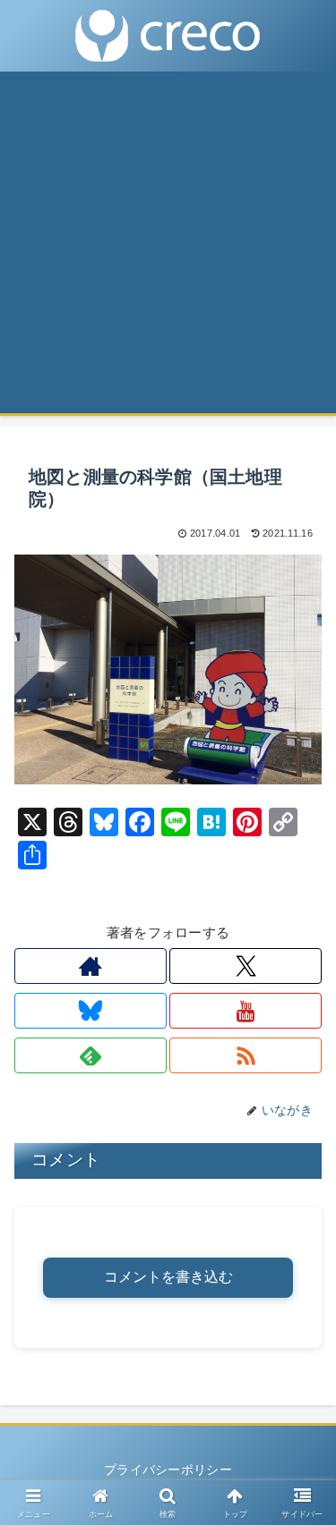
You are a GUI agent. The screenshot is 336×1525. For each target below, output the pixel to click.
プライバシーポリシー (168, 1469)
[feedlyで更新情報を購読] (90, 1055)
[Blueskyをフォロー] (90, 1011)
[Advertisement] (168, 248)
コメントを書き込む (168, 1276)
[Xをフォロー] (245, 966)
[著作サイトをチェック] (90, 966)
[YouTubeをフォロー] (245, 1011)
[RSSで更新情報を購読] (245, 1055)
